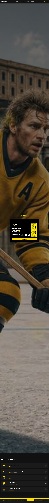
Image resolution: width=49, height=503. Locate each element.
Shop (28, 1)
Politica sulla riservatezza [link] (25, 501)
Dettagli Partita (24, 239)
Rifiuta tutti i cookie (38, 500)
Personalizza (45, 500)
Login (46, 1)
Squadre (24, 1)
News (20, 1)
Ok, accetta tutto (30, 500)
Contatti (32, 1)
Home (17, 1)
